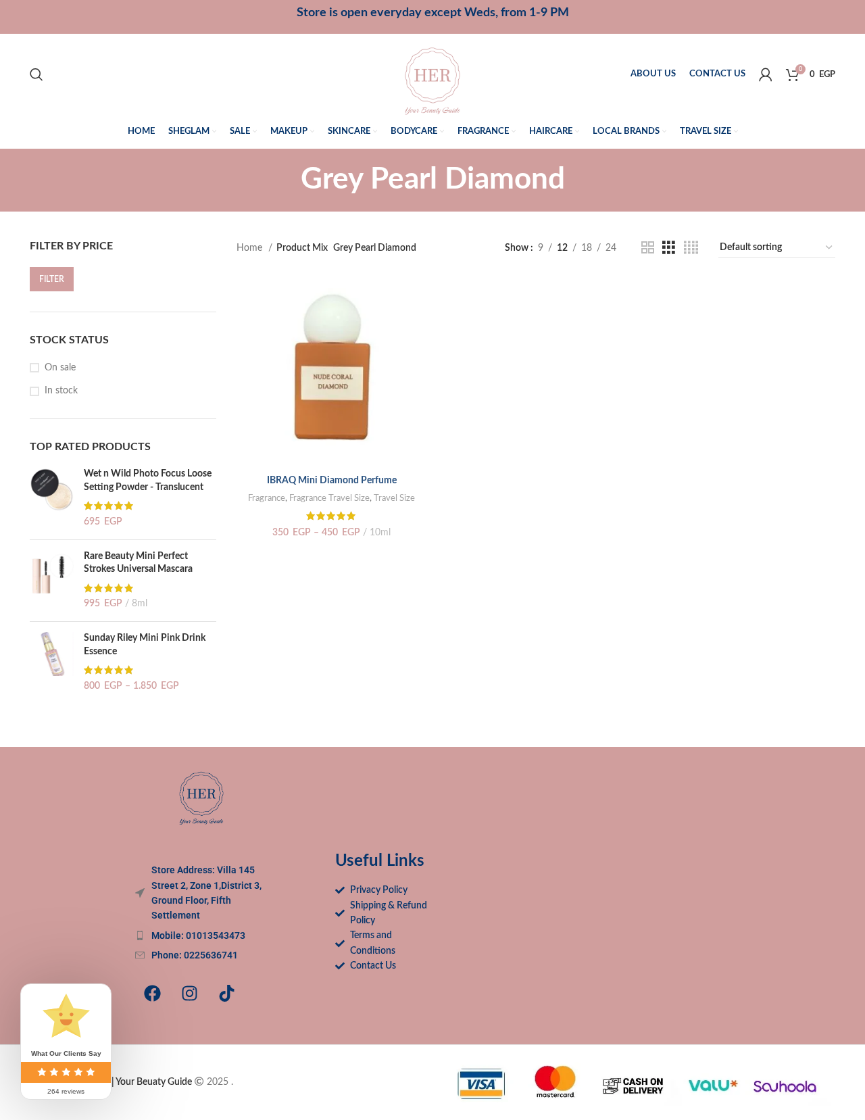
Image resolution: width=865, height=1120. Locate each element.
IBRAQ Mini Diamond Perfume (332, 480)
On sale (60, 367)
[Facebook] (152, 994)
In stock (61, 390)
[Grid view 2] (647, 248)
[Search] (36, 74)
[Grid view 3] (668, 248)
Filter (51, 279)
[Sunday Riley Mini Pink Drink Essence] (52, 662)
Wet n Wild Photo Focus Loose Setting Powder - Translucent (148, 480)
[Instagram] (189, 994)
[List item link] (201, 935)
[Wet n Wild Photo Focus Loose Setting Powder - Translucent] (52, 498)
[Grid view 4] (691, 248)
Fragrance (266, 498)
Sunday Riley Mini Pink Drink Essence (144, 644)
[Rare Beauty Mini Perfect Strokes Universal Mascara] (52, 580)
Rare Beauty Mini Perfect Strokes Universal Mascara (138, 563)
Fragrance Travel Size (329, 498)
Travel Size (394, 498)
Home (251, 248)
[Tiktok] (226, 994)
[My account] (765, 74)
